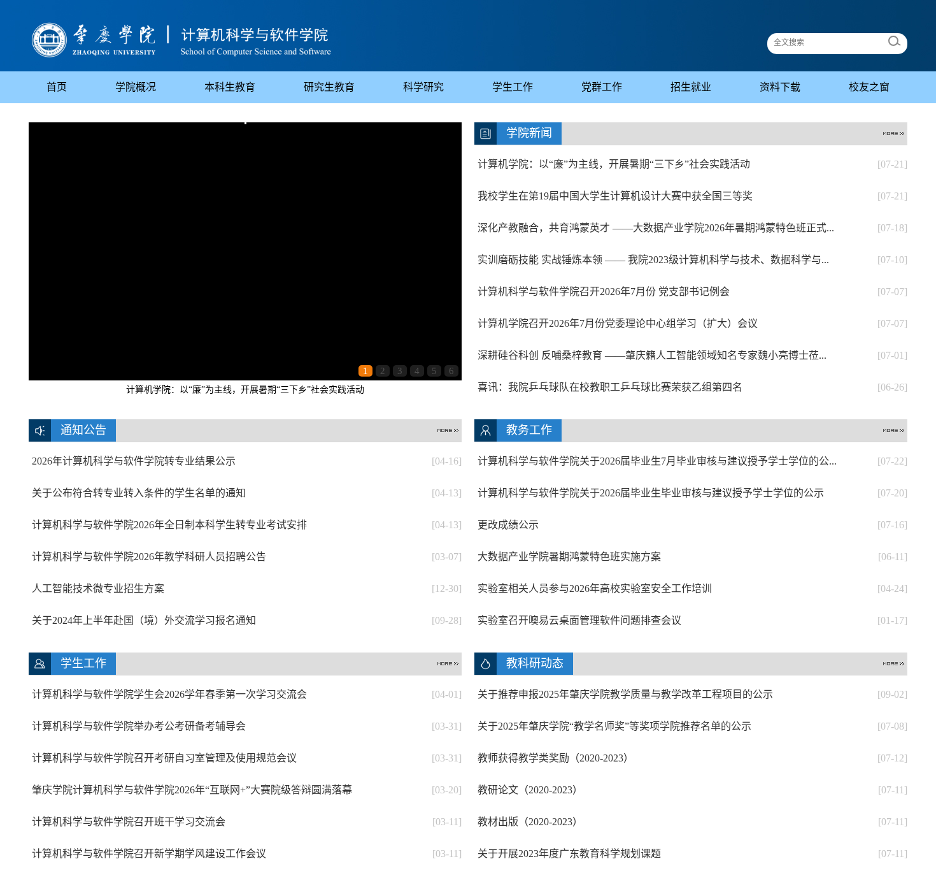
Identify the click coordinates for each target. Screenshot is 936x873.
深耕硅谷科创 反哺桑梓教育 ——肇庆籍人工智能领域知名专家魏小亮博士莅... (692, 355)
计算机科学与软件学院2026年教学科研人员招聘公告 (247, 556)
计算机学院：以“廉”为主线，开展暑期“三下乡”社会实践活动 (245, 389)
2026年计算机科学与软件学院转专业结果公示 (247, 461)
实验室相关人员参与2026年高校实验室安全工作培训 (692, 588)
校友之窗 (869, 87)
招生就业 (690, 87)
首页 (56, 87)
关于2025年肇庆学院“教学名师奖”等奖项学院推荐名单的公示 (692, 726)
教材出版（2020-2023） (692, 821)
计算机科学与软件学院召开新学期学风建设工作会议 (247, 853)
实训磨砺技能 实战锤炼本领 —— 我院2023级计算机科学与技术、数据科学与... (692, 259)
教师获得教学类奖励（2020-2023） (692, 758)
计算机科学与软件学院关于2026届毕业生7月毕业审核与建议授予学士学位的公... (692, 461)
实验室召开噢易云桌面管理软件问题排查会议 (692, 620)
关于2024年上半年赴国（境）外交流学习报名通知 (247, 620)
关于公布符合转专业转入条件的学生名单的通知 (247, 492)
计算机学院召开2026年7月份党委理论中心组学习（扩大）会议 (692, 323)
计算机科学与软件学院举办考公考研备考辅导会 (247, 726)
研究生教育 (329, 87)
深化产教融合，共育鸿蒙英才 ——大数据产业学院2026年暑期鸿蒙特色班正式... (692, 227)
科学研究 (423, 87)
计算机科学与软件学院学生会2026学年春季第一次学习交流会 (247, 694)
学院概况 (135, 87)
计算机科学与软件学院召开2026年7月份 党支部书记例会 (692, 291)
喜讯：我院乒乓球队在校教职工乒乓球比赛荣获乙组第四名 (692, 387)
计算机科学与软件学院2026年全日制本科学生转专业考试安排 (247, 524)
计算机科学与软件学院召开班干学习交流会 (247, 821)
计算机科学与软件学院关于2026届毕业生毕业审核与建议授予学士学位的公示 (692, 492)
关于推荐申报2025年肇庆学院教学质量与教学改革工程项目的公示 (692, 694)
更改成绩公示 (692, 524)
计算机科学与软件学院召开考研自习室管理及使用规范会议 (247, 758)
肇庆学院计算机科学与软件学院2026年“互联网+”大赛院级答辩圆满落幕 (247, 789)
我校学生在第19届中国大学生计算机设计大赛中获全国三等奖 (692, 196)
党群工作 (601, 87)
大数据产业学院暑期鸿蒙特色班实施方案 (692, 556)
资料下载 (780, 87)
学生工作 (512, 87)
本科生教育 (229, 87)
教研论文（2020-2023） (692, 789)
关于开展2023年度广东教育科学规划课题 (692, 853)
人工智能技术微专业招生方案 (247, 588)
